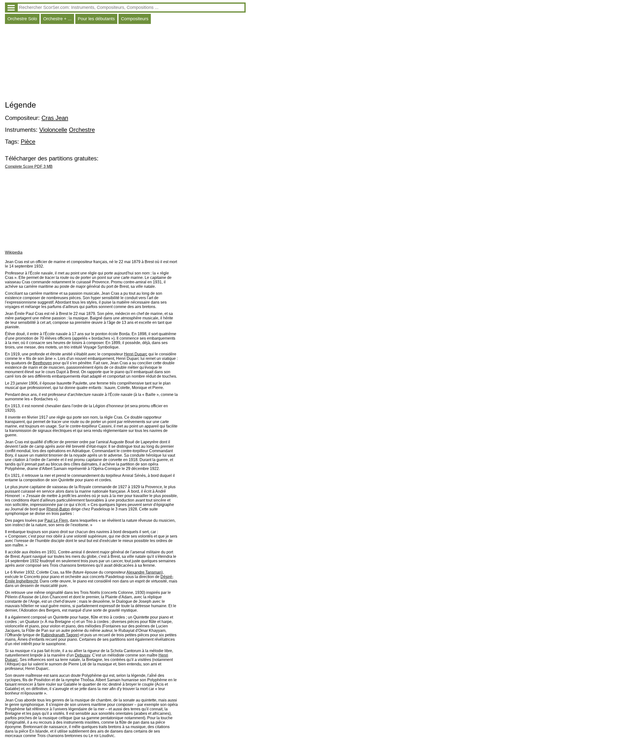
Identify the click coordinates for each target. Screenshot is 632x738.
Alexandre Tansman (143, 572)
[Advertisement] (125, 63)
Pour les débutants (96, 18)
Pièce (28, 141)
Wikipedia (13, 252)
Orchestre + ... (57, 18)
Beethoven (42, 363)
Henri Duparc (135, 354)
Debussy (82, 655)
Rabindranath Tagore (59, 635)
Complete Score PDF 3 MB (29, 166)
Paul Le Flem (56, 520)
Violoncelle (53, 129)
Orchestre (82, 129)
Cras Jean (54, 118)
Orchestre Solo (22, 18)
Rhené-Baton (58, 509)
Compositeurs (134, 18)
